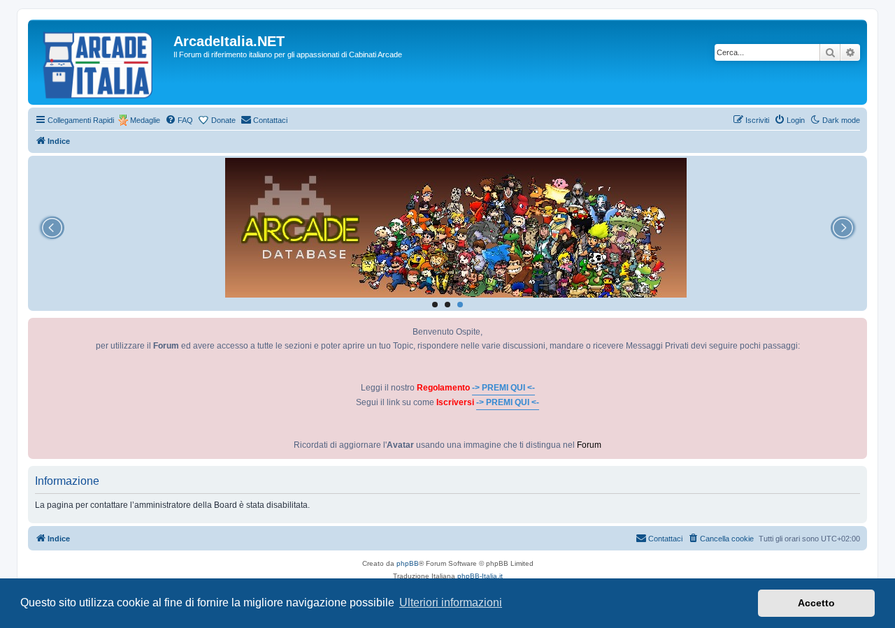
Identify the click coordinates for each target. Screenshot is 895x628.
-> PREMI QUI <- (503, 388)
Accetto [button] (816, 602)
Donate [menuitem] (223, 120)
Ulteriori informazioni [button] (450, 602)
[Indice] (102, 62)
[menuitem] (179, 120)
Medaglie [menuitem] (145, 120)
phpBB (407, 563)
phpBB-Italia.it (480, 576)
